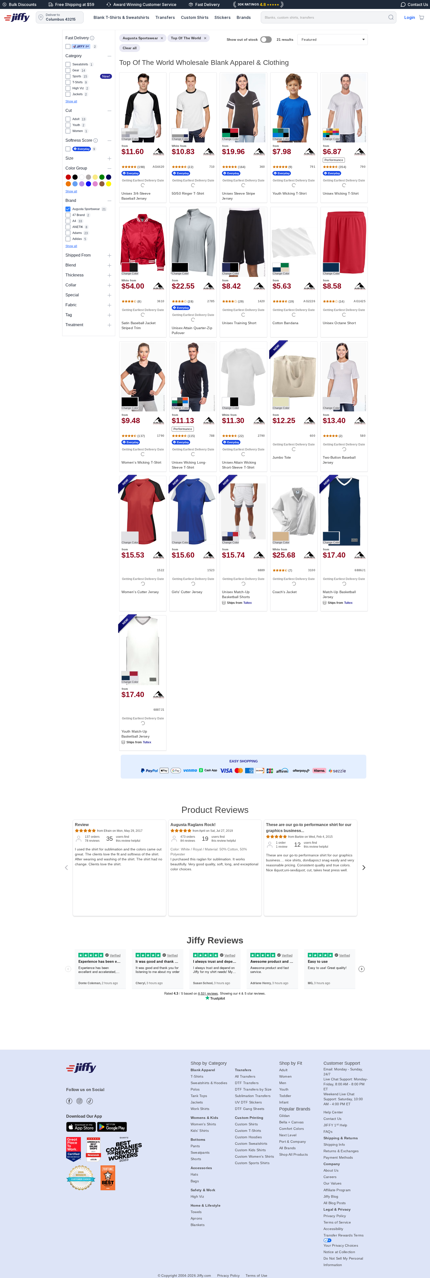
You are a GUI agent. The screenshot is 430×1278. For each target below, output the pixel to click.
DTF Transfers (247, 1083)
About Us (330, 1170)
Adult (283, 1070)
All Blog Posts (334, 1203)
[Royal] (88, 184)
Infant (284, 1102)
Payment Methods (338, 1157)
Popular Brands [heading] (294, 1108)
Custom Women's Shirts (254, 1156)
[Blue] (75, 184)
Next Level (288, 1135)
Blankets (198, 1225)
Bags (195, 1181)
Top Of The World (186, 38)
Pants (195, 1146)
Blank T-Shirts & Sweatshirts (121, 17)
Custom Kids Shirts (250, 1150)
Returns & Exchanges (341, 1151)
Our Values (332, 1183)
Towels (196, 1212)
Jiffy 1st (80, 46)
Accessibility (333, 1229)
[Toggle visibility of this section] (109, 55)
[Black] (75, 177)
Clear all (130, 48)
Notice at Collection (339, 1252)
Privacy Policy (334, 1216)
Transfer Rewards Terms (343, 1235)
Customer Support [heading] (341, 1063)
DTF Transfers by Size (253, 1089)
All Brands (287, 1148)
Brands (244, 17)
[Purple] (82, 184)
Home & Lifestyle (205, 1205)
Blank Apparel (203, 1070)
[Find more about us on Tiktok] (90, 1101)
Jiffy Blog (330, 1196)
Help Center (333, 1112)
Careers (330, 1177)
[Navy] (108, 177)
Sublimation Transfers (252, 1096)
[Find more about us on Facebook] (69, 1101)
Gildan (284, 1116)
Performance (333, 160)
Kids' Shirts (200, 1131)
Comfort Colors (291, 1129)
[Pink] (95, 184)
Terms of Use (256, 1276)
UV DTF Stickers (248, 1102)
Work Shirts (200, 1109)
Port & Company (292, 1142)
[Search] (390, 17)
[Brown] (102, 184)
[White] (82, 177)
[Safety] (108, 184)
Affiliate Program (337, 1190)
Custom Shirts (195, 17)
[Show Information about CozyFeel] (95, 140)
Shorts (196, 1159)
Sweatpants (200, 1152)
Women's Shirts (203, 1124)
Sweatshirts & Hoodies (209, 1083)
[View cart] (421, 17)
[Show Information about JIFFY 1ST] (92, 38)
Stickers (223, 17)
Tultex (247, 603)
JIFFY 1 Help (335, 1125)
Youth (283, 1089)
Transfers (165, 17)
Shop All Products (293, 1154)
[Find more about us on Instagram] (79, 1101)
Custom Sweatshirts (251, 1144)
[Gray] (88, 177)
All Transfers (245, 1076)
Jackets (197, 1102)
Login (409, 17)
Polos (195, 1089)
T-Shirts (197, 1076)
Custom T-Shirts (248, 1131)
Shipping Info (334, 1144)
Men (282, 1083)
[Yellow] (95, 177)
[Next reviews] (364, 869)
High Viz (197, 1196)
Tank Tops (199, 1096)
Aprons (196, 1218)
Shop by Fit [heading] (290, 1063)
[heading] (241, 413)
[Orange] (68, 184)
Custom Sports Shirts (252, 1163)
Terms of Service (337, 1222)
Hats (194, 1174)
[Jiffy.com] (17, 17)
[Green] (102, 177)
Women (285, 1076)
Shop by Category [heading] (209, 1063)
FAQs (327, 1132)
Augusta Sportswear (140, 38)
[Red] (68, 177)
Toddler (285, 1096)
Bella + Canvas (291, 1122)
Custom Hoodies (248, 1137)
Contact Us (332, 1119)
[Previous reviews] (66, 869)
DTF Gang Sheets (250, 1109)
